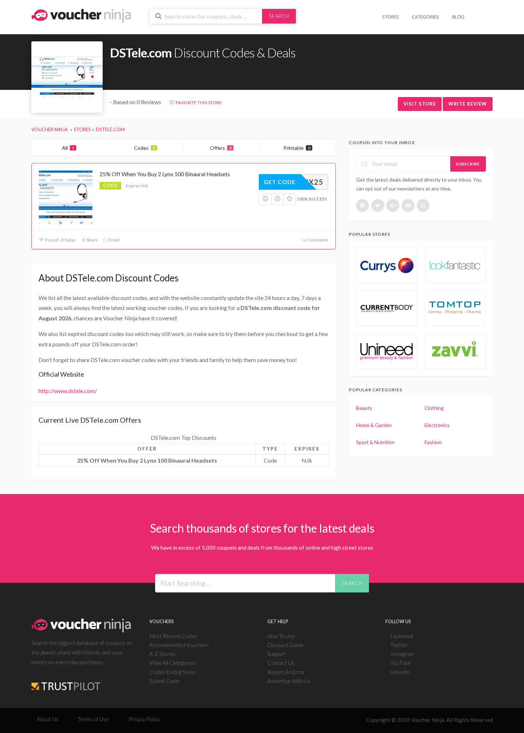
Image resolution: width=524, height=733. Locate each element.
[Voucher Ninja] (81, 15)
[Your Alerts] (477, 13)
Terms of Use (93, 719)
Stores (390, 17)
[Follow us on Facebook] (362, 205)
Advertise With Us (288, 681)
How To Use (281, 636)
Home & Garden (374, 425)
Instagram (402, 654)
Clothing (434, 408)
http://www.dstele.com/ (67, 390)
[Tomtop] (455, 308)
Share (92, 240)
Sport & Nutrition (375, 442)
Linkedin (400, 672)
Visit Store (420, 104)
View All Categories (172, 663)
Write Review (467, 104)
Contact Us (280, 663)
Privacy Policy (144, 719)
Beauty (364, 408)
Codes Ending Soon (172, 672)
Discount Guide (285, 645)
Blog (458, 17)
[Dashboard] (488, 13)
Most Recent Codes (173, 636)
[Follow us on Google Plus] (392, 205)
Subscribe (468, 164)
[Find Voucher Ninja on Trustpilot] (66, 681)
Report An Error (286, 672)
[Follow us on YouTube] (408, 205)
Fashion (433, 442)
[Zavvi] (455, 351)
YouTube (400, 663)
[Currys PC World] (386, 265)
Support (276, 654)
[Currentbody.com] (386, 308)
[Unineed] (386, 351)
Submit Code (164, 681)
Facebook (401, 636)
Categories (425, 17)
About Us (47, 719)
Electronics (437, 425)
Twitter (399, 645)
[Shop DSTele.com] (67, 77)
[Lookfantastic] (455, 265)
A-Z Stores (162, 654)
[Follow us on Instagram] (423, 205)
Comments (317, 240)
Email (113, 240)
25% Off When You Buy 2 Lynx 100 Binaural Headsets (164, 173)
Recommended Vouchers (179, 645)
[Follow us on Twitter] (377, 205)
